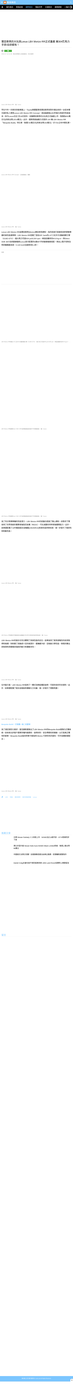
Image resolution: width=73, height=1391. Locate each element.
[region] (36, 24)
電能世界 (38, 7)
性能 (11, 797)
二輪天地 (67, 7)
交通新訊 (48, 7)
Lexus (35, 797)
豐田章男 (17, 797)
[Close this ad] (71, 1380)
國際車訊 (29, 7)
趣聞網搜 (58, 7)
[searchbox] (71, 2)
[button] (8, 51)
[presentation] (71, 7)
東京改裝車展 (26, 797)
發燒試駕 (19, 7)
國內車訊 (9, 7)
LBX (6, 797)
